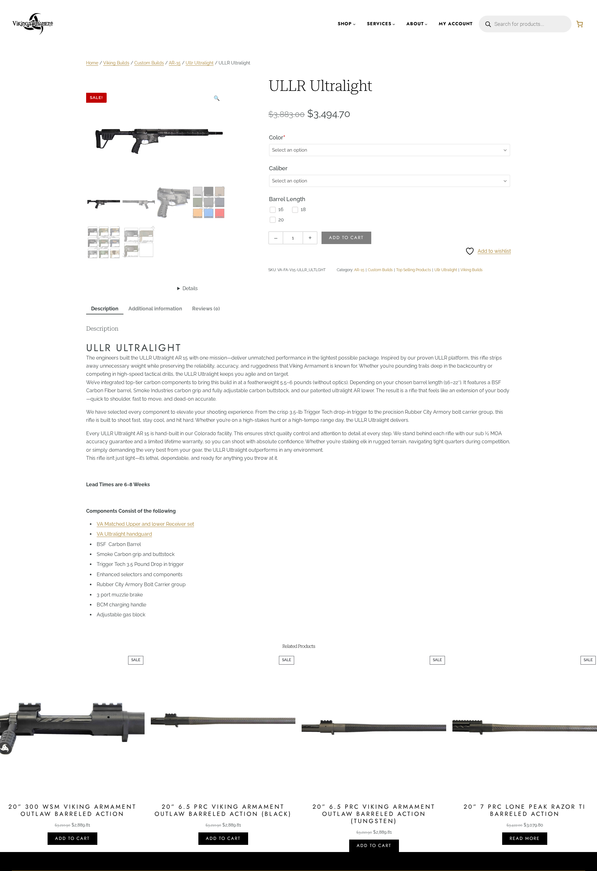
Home (92, 62)
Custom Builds (149, 62)
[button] (216, 98)
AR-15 (175, 62)
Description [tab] (104, 309)
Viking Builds (116, 62)
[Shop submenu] (354, 24)
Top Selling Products (413, 270)
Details (190, 288)
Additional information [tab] (155, 309)
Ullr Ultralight (200, 62)
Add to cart (346, 237)
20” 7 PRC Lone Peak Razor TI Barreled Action (525, 810)
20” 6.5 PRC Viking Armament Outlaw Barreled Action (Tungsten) (373, 814)
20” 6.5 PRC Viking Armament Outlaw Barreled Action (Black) (223, 810)
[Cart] (580, 24)
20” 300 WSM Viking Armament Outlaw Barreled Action (72, 810)
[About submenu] (426, 24)
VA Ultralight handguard (124, 534)
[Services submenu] (393, 24)
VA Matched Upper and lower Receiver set (145, 524)
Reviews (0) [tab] (206, 309)
